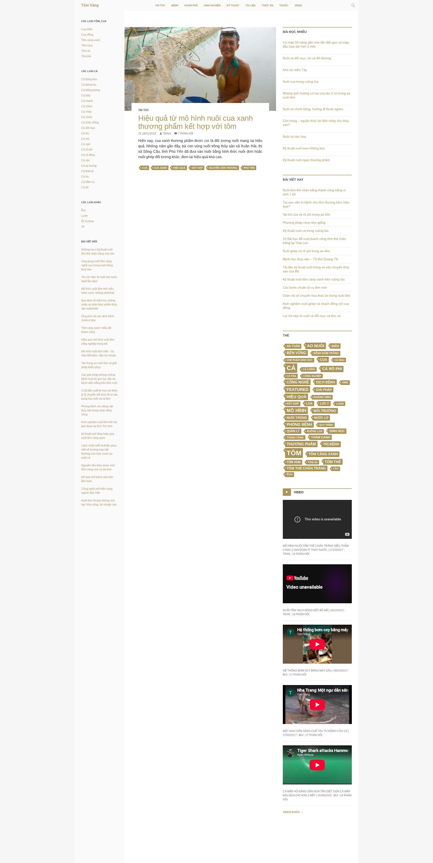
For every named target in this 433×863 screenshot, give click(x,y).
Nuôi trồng (297, 417)
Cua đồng (87, 34)
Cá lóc (85, 133)
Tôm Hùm (294, 462)
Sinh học (337, 431)
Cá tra (291, 376)
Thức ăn (267, 5)
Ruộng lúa (314, 431)
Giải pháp (324, 390)
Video (298, 5)
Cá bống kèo (89, 79)
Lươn (340, 403)
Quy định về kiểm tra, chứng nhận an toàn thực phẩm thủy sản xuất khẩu (99, 304)
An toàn (293, 346)
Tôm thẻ (333, 462)
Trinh (167, 133)
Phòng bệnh (299, 424)
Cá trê (85, 187)
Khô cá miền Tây (295, 70)
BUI (285, 674)
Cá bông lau (88, 84)
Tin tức (160, 5)
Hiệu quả (179, 167)
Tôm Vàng (90, 5)
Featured (298, 389)
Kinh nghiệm (212, 5)
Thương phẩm (301, 444)
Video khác (293, 812)
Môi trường (324, 411)
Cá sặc (85, 160)
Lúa (309, 403)
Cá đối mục (88, 128)
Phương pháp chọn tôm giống (304, 222)
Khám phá (191, 5)
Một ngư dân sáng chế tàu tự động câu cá (315, 731)
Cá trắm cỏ (87, 182)
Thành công (295, 437)
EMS (345, 382)
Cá (291, 367)
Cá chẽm (86, 106)
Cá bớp (85, 95)
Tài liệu (250, 5)
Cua (144, 167)
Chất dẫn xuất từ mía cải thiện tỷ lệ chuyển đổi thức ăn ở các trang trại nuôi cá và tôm (99, 394)
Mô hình (296, 410)
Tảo (336, 468)
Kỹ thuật (233, 5)
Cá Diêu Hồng (90, 122)
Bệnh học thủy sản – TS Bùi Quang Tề (310, 259)
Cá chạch (87, 100)
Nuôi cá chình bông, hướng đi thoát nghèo (313, 109)
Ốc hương (87, 221)
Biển (335, 346)
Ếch (290, 474)
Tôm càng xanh (323, 454)
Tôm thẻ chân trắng (306, 468)
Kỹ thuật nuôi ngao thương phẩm (306, 160)
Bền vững (296, 353)
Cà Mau (339, 360)
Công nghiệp (312, 376)
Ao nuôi (315, 346)
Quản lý (293, 431)
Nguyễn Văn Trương (223, 167)
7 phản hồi (185, 133)
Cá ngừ (85, 144)
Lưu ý (324, 403)
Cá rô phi (332, 369)
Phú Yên (249, 167)
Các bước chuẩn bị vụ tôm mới (305, 287)
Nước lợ (321, 417)
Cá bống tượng (90, 90)
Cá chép (86, 111)
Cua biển (86, 29)
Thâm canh (320, 437)
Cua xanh (160, 167)
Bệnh (174, 5)
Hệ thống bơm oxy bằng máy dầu (307, 670)
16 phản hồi (300, 614)
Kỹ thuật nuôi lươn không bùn (304, 148)
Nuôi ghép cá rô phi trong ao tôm (306, 251)
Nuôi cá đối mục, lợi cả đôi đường (307, 58)
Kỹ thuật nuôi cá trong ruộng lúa (306, 230)
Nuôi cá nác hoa (294, 136)
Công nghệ (298, 382)
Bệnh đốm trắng (326, 353)
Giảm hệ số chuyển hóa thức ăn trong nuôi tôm (316, 295)
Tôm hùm (87, 45)
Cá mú (85, 138)
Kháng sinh (322, 397)
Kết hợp (197, 167)
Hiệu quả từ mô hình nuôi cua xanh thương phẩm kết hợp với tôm (195, 122)
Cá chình (309, 369)
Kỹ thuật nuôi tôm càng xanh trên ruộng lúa (314, 279)
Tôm (294, 453)
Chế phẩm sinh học (300, 360)
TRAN (286, 554)
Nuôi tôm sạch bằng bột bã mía (305, 610)
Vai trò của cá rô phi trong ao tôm (306, 214)
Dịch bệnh (325, 382)
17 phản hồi (297, 674)
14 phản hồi (300, 554)
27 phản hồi (313, 735)
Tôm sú (313, 462)
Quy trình (326, 425)
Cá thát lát (87, 171)
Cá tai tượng (89, 165)
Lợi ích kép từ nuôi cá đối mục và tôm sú (312, 316)
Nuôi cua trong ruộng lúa (300, 81)
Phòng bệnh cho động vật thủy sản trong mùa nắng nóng (97, 410)
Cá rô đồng (88, 155)
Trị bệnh (331, 444)
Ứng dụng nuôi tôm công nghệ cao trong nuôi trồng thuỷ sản (97, 265)
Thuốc (283, 5)
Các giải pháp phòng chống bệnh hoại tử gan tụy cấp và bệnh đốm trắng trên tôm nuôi (99, 379)
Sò (83, 226)
